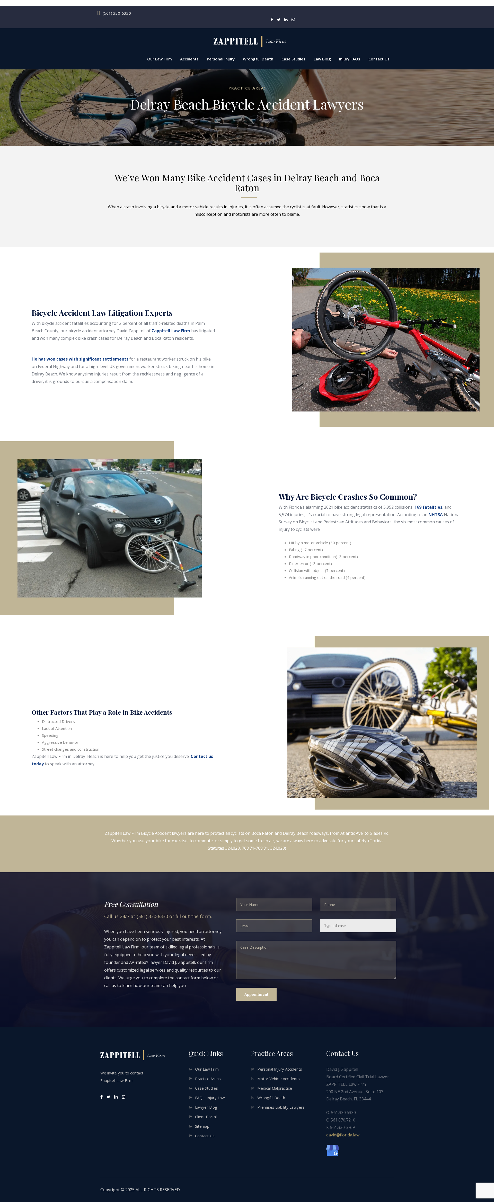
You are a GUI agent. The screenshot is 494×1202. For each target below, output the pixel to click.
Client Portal (206, 1116)
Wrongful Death (258, 58)
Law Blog (322, 58)
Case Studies (293, 58)
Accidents (189, 58)
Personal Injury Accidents (279, 1069)
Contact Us (379, 58)
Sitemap (202, 1126)
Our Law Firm (159, 58)
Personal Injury (221, 58)
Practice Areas (208, 1078)
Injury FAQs (349, 58)
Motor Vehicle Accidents (278, 1078)
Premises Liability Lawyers (281, 1107)
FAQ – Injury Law (210, 1097)
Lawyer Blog (206, 1107)
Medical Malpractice (274, 1088)
